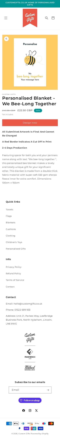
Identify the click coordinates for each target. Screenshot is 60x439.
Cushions (11, 229)
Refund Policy (13, 273)
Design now (30, 122)
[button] (6, 18)
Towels (9, 209)
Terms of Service (15, 280)
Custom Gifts (24, 434)
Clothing (10, 235)
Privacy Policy (13, 267)
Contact (10, 286)
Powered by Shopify (40, 434)
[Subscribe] (48, 390)
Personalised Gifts (16, 248)
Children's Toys (14, 242)
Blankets (10, 222)
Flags (9, 216)
